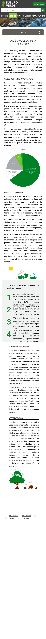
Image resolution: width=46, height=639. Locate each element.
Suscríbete (39, 4)
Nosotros (4, 16)
